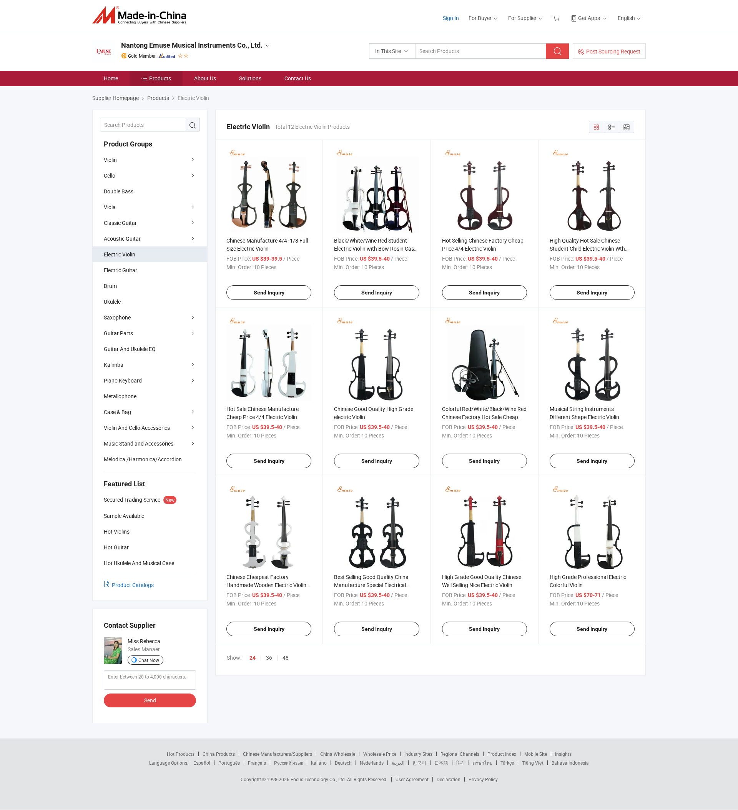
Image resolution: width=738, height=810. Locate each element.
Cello (109, 175)
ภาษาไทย (482, 763)
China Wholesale (337, 754)
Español (201, 763)
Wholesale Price (379, 754)
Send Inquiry (269, 292)
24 (252, 658)
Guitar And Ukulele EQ (130, 349)
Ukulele (112, 301)
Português (229, 763)
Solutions (250, 78)
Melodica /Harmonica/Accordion (143, 459)
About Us (205, 78)
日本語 (441, 763)
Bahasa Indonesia (570, 763)
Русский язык (288, 763)
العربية (398, 763)
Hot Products (180, 754)
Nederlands (372, 763)
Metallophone (120, 396)
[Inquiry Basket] (557, 18)
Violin (110, 159)
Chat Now (148, 660)
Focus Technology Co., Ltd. (319, 779)
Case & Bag (117, 412)
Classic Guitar (120, 222)
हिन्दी (460, 763)
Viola (110, 207)
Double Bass (118, 191)
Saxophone (117, 317)
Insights (563, 754)
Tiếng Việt (533, 763)
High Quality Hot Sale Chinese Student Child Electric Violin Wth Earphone (587, 248)
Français (257, 763)
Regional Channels (459, 754)
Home (111, 78)
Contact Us (297, 78)
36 (269, 657)
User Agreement (412, 779)
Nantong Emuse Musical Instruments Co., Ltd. (192, 45)
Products (160, 78)
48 (286, 657)
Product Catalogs (133, 585)
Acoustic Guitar (122, 238)
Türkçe (507, 763)
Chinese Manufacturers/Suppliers (277, 754)
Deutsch (343, 763)
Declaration (448, 779)
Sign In (451, 18)
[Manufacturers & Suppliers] (141, 15)
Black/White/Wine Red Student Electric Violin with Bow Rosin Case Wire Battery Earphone (375, 248)
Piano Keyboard (123, 380)
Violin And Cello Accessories (137, 427)
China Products (219, 754)
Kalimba (113, 364)
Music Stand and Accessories (138, 443)
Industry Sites (418, 754)
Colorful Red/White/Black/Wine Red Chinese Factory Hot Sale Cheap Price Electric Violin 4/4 (484, 417)
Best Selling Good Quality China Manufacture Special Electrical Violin (371, 585)
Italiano (319, 763)
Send (150, 700)
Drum (110, 285)
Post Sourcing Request (613, 51)
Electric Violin (119, 254)
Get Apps (589, 18)
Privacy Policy (483, 779)
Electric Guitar (120, 270)
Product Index (501, 754)
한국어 (419, 763)
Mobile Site (535, 754)
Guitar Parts (118, 333)
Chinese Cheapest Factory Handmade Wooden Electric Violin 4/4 (266, 585)
